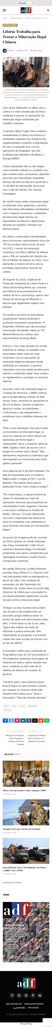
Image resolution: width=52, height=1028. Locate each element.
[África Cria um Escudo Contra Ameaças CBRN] (26, 774)
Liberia (22, 706)
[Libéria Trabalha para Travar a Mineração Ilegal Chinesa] (26, 72)
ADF (12, 51)
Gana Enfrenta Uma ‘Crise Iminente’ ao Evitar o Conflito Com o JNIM (25, 869)
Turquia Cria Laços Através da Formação (21, 828)
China (6, 706)
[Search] (48, 10)
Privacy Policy (26, 1024)
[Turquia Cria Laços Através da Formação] (26, 812)
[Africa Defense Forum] (26, 10)
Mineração (32, 706)
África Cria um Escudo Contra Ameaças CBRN (24, 790)
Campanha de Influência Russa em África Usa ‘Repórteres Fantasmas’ (37, 738)
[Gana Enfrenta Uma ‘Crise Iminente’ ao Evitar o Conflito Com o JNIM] (26, 851)
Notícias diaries (10, 25)
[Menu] (4, 10)
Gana (14, 706)
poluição (7, 710)
